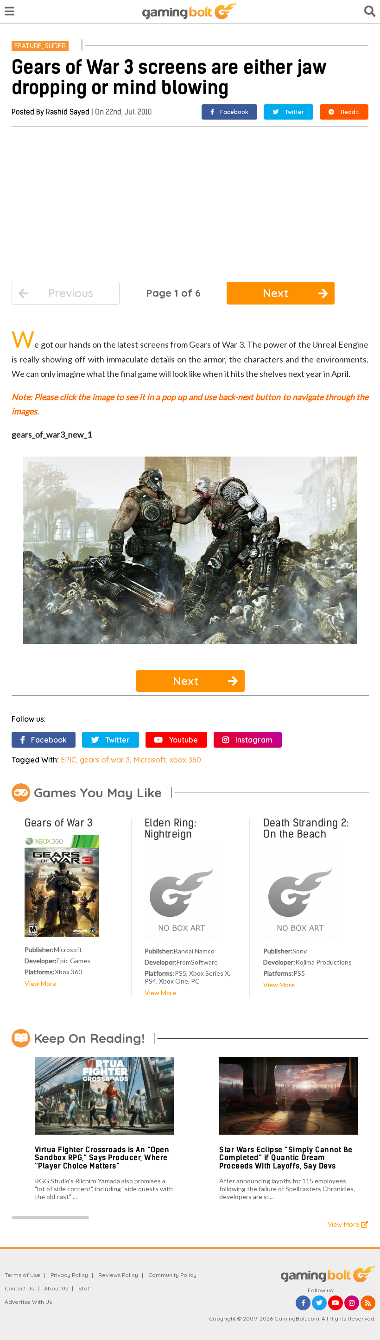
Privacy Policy (69, 1274)
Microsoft (149, 759)
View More (40, 983)
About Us (56, 1288)
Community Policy (172, 1274)
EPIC (68, 759)
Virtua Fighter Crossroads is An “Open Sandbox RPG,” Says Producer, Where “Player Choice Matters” (102, 1157)
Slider (55, 46)
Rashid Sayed (67, 112)
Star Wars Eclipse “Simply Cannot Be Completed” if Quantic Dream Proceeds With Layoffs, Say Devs (286, 1157)
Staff (85, 1288)
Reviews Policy (118, 1274)
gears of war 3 (105, 759)
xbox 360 (185, 759)
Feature (28, 46)
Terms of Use (22, 1274)
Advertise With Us (28, 1301)
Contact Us (19, 1288)
